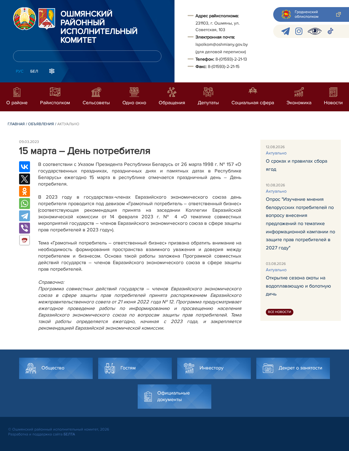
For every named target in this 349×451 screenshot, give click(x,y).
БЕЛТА (69, 434)
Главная (16, 124)
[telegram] (285, 31)
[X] (24, 179)
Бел (34, 71)
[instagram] (298, 31)
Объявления (41, 124)
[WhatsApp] (24, 203)
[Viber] (24, 228)
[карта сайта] (52, 71)
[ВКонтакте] (24, 166)
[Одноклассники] (24, 191)
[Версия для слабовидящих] (315, 31)
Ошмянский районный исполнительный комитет (99, 27)
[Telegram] (24, 215)
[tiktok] (330, 31)
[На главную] (24, 18)
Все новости (279, 312)
